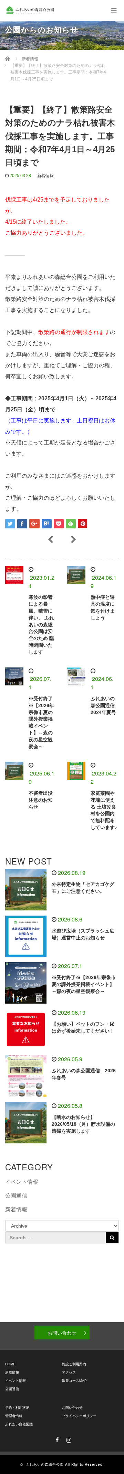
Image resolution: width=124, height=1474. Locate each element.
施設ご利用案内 (74, 1364)
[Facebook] (56, 1439)
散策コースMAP (74, 1381)
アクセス (69, 1372)
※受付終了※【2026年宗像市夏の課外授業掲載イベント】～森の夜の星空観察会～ (84, 984)
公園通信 (16, 1196)
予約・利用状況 (17, 1407)
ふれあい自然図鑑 (19, 1424)
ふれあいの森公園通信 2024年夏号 (103, 705)
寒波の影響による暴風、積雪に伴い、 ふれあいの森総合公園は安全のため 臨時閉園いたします (41, 624)
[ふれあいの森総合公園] (29, 10)
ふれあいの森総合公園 (45, 1464)
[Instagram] (68, 1439)
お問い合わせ (62, 1332)
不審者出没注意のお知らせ (41, 800)
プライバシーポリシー (79, 1416)
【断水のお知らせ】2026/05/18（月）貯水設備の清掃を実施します (83, 1124)
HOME (10, 1364)
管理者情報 (13, 1416)
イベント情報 (21, 1182)
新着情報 (45, 175)
